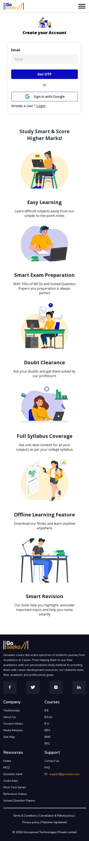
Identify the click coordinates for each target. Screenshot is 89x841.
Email (15, 50)
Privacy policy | (31, 822)
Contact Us (51, 761)
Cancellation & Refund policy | (57, 816)
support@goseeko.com (64, 774)
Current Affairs (13, 724)
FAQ (47, 767)
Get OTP (44, 74)
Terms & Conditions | (26, 816)
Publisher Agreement (54, 822)
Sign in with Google (49, 96)
